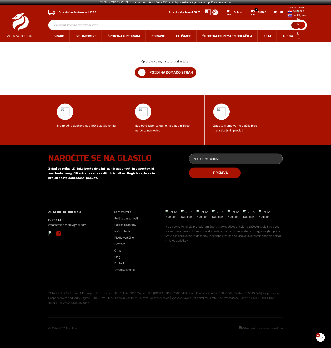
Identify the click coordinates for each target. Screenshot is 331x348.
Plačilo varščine (124, 237)
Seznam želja (122, 212)
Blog (117, 257)
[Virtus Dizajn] (261, 328)
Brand (58, 36)
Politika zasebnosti (126, 218)
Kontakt (119, 263)
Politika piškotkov (125, 225)
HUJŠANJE (183, 36)
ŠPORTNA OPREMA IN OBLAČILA (227, 36)
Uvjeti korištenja (124, 269)
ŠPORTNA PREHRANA (124, 36)
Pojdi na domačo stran (171, 72)
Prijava (238, 12)
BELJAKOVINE (86, 36)
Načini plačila (122, 231)
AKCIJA (288, 36)
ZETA (267, 36)
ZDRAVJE (158, 36)
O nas (117, 250)
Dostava (119, 244)
